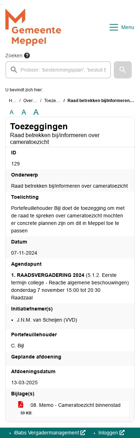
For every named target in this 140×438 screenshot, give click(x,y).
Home (15, 100)
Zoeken (14, 55)
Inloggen (108, 432)
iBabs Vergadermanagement (46, 432)
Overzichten (35, 100)
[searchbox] (58, 69)
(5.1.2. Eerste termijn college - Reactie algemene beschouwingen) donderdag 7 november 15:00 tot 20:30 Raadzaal (70, 286)
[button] (123, 69)
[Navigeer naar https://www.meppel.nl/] (33, 27)
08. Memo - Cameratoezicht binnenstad (70, 408)
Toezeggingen (58, 100)
